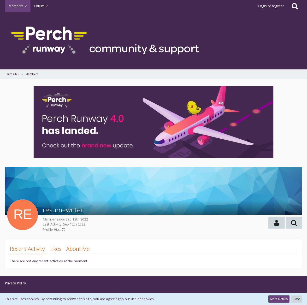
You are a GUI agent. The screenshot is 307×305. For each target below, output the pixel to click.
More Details (279, 299)
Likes (55, 249)
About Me (78, 249)
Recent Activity (27, 249)
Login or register (271, 6)
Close (296, 299)
